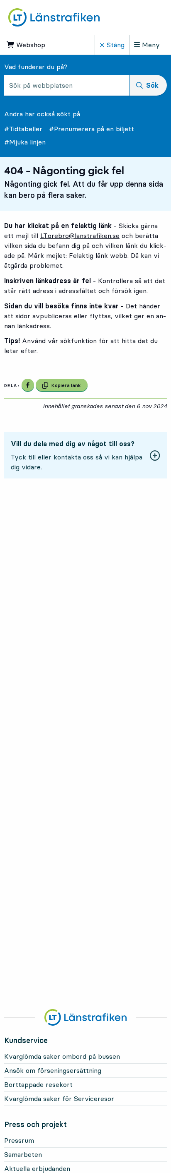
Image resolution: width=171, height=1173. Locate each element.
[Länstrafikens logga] (54, 17)
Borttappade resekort (38, 1084)
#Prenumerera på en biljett (91, 129)
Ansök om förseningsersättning (52, 1070)
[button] (85, 455)
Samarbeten (23, 1154)
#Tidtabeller (23, 129)
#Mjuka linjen (25, 142)
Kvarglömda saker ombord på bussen (62, 1056)
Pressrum (19, 1140)
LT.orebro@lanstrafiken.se (80, 235)
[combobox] (66, 85)
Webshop (36, 45)
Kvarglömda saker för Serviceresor (59, 1098)
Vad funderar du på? (35, 66)
